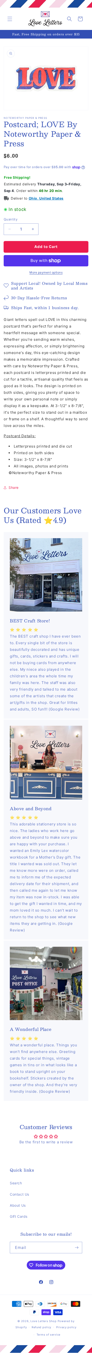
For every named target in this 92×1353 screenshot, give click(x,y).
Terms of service (48, 1334)
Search (16, 1183)
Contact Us (19, 1194)
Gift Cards (18, 1216)
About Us (18, 1205)
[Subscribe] (76, 1247)
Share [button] (14, 487)
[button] (9, 19)
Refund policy (41, 1327)
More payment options (46, 272)
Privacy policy (66, 1327)
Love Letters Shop (43, 1321)
